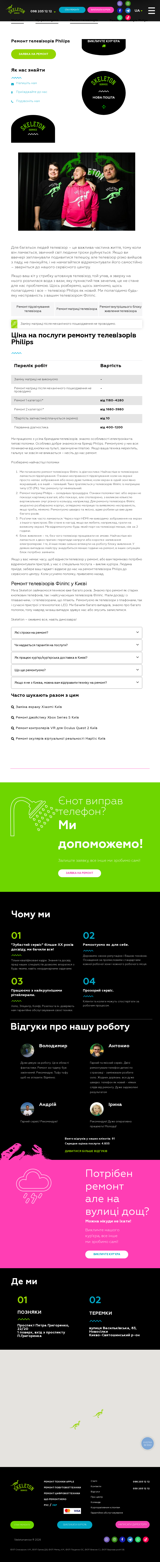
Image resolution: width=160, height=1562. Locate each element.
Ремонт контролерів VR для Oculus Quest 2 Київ (57, 728)
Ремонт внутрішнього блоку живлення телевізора (121, 309)
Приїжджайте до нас (31, 92)
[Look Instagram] (128, 3)
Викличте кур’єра (106, 1254)
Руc (46, 1505)
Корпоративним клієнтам (105, 1507)
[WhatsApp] (120, 17)
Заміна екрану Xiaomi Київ (39, 707)
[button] (98, 1413)
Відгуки (95, 1492)
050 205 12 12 (141, 1489)
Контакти (96, 1486)
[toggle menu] (151, 11)
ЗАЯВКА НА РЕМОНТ (33, 54)
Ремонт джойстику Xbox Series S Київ (47, 717)
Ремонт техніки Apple (59, 1482)
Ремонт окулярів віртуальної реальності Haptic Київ (61, 738)
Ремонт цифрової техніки (62, 1493)
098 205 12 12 (41, 11)
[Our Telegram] (130, 1539)
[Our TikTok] (128, 17)
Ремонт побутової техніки (62, 1488)
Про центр (97, 1497)
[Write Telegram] (128, 10)
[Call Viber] (120, 3)
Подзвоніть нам (28, 101)
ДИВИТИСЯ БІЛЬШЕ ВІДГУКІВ (86, 1151)
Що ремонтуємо (55, 1499)
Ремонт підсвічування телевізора (32, 309)
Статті (94, 1481)
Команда (95, 1502)
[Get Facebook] (120, 10)
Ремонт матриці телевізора (76, 309)
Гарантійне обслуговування (107, 1513)
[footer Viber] (107, 1539)
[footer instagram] (114, 1539)
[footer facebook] (122, 1539)
